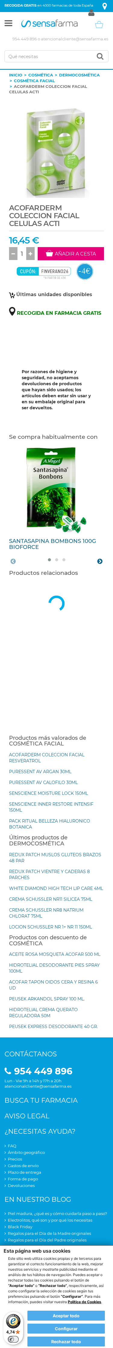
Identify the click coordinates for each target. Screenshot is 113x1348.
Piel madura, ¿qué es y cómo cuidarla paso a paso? (57, 1213)
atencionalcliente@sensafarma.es (74, 38)
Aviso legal (27, 1116)
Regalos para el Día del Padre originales (47, 1240)
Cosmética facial (34, 80)
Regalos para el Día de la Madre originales (49, 1233)
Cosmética (40, 75)
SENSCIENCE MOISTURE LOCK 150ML (48, 793)
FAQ (12, 1145)
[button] (8, 24)
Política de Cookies (84, 1302)
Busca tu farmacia (41, 1100)
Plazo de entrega (24, 1172)
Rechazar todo (66, 1341)
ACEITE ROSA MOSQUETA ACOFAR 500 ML (54, 954)
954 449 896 (24, 38)
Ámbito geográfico (26, 1152)
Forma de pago (23, 1178)
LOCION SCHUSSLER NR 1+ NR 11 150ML (50, 927)
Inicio (15, 75)
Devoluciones (21, 1185)
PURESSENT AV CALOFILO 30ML (43, 782)
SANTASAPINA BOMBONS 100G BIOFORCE (52, 544)
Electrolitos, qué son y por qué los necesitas (50, 1220)
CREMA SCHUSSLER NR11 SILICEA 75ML (50, 899)
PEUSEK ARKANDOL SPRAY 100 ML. (47, 999)
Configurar (66, 1328)
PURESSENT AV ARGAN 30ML (40, 771)
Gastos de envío (23, 1165)
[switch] (13, 1339)
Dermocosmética (79, 75)
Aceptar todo (66, 1315)
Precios (15, 1159)
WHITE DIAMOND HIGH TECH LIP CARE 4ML (56, 888)
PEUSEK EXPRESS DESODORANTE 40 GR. (53, 1026)
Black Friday (20, 1226)
